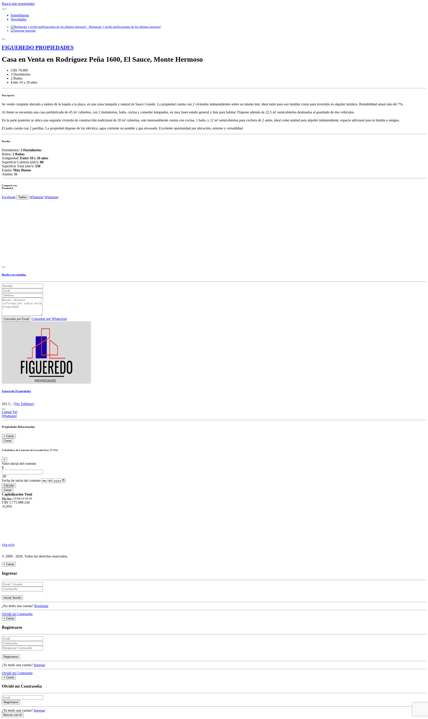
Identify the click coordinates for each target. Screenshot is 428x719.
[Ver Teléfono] (24, 404)
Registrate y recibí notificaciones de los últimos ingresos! (123, 27)
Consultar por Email (16, 319)
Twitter (22, 197)
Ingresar (30, 30)
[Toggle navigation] (4, 9)
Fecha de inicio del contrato (21, 480)
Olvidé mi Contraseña (17, 614)
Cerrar (7, 440)
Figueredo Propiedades (16, 391)
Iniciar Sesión (12, 597)
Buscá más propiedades (18, 4)
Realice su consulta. (14, 274)
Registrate (41, 606)
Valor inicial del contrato (19, 463)
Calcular (9, 485)
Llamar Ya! (9, 412)
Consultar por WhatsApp (49, 319)
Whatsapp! (9, 416)
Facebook (9, 197)
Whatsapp (36, 197)
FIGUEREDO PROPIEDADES (38, 47)
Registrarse (11, 656)
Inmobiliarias (20, 15)
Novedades (19, 19)
